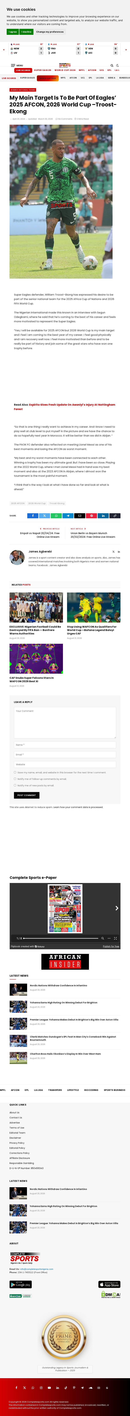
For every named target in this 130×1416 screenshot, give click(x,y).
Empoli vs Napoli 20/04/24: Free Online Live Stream (39, 535)
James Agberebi (40, 551)
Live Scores (23, 70)
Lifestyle (73, 1090)
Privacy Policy (17, 1143)
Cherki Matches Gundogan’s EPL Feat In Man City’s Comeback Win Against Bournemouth (73, 1038)
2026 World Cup (37, 503)
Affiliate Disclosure (20, 1158)
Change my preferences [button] (50, 31)
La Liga (119, 70)
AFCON (92, 70)
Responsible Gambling (22, 1163)
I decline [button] (26, 31)
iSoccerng (91, 1090)
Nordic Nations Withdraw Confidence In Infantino (58, 985)
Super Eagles (42, 70)
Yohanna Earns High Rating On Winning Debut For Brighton (63, 1002)
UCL (102, 70)
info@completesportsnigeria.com (36, 1269)
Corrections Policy (19, 1153)
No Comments (65, 119)
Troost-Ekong (57, 503)
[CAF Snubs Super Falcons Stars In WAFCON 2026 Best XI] (36, 659)
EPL (109, 70)
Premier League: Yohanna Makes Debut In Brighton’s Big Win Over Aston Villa (74, 1019)
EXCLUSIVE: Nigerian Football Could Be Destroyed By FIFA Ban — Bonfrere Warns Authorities (35, 630)
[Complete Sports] (65, 65)
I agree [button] (13, 31)
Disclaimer (15, 1137)
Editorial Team (17, 1132)
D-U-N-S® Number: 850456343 (26, 1168)
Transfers (55, 1090)
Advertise (15, 1122)
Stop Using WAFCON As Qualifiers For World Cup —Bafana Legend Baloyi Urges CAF (92, 630)
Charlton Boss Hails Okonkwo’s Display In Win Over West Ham (65, 1053)
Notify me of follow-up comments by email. (42, 779)
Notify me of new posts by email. (36, 785)
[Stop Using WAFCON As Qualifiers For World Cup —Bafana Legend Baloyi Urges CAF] (93, 608)
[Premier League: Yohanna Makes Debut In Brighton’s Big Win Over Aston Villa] (18, 1024)
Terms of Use (17, 1127)
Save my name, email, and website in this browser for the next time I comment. (62, 772)
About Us (14, 1112)
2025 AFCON (17, 503)
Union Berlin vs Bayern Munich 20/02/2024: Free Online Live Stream (93, 535)
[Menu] (17, 65)
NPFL (82, 70)
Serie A (111, 77)
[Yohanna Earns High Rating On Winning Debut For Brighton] (18, 1007)
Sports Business (114, 1090)
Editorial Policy (17, 1148)
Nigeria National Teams (23, 90)
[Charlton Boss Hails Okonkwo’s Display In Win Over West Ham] (18, 1058)
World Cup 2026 (65, 70)
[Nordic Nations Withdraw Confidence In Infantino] (18, 990)
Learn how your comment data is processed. (78, 807)
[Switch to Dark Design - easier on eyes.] (117, 65)
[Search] (112, 65)
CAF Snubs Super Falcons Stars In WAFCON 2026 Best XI (32, 679)
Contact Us (16, 1117)
